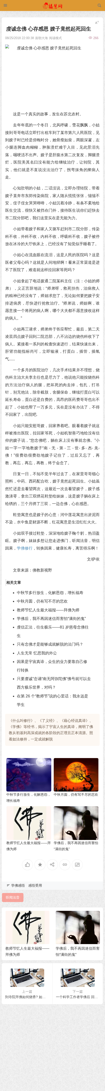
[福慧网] (52, 5)
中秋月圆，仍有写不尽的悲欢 (42, 601)
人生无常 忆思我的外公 (37, 653)
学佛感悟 (18, 885)
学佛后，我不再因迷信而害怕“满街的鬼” (51, 619)
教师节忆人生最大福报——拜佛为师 (48, 610)
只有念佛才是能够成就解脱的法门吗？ (50, 644)
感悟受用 (35, 885)
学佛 (21, 548)
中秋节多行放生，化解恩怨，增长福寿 (50, 593)
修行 (28, 548)
